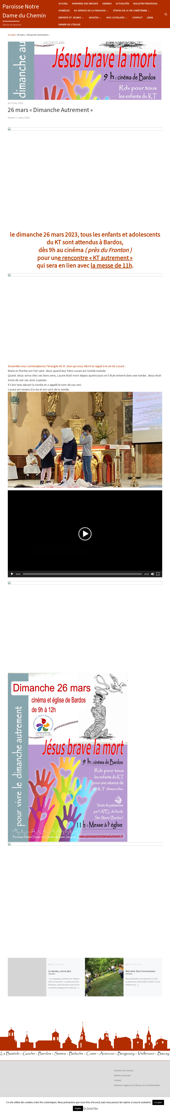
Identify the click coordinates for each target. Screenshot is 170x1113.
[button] (85, 534)
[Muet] (152, 574)
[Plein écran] (158, 574)
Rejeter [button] (78, 1108)
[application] (85, 533)
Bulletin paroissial (122, 1075)
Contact (117, 1080)
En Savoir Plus (91, 1108)
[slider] (82, 574)
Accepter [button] (158, 1102)
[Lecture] (12, 574)
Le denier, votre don (59, 971)
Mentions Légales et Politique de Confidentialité (137, 1085)
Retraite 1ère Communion (140, 971)
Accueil (11, 34)
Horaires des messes (123, 1070)
